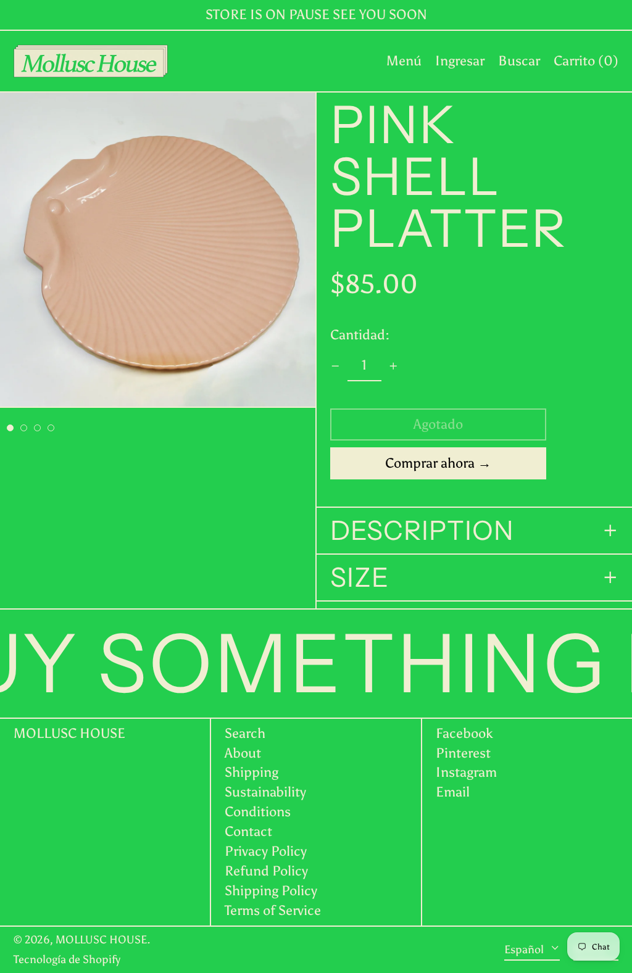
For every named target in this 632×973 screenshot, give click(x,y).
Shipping (251, 772)
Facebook (464, 734)
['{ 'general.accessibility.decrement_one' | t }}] (335, 366)
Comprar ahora (430, 463)
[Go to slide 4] (51, 427)
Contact (248, 831)
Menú (404, 60)
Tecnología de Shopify (67, 959)
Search (245, 733)
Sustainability (265, 792)
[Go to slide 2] (23, 427)
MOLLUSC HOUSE (69, 733)
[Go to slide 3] (37, 427)
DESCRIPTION (422, 531)
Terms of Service (273, 910)
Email (453, 792)
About (243, 753)
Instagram (466, 772)
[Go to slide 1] (10, 427)
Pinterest (463, 753)
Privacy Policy (266, 851)
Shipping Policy (271, 890)
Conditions (258, 811)
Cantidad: (359, 334)
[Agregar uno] (393, 366)
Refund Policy (266, 871)
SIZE (359, 577)
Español (525, 949)
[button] (519, 61)
